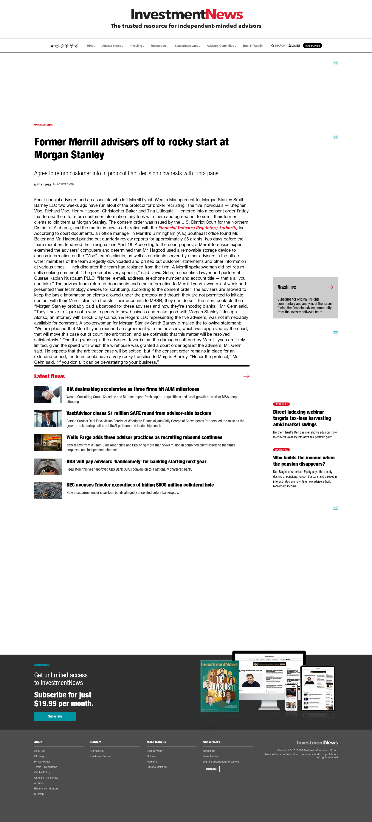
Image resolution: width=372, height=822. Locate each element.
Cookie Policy (42, 772)
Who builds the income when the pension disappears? (304, 461)
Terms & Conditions (45, 767)
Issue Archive (210, 756)
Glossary (39, 756)
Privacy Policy (42, 761)
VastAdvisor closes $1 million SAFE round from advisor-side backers (139, 413)
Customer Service (100, 756)
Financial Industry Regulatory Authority (197, 227)
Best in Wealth (253, 45)
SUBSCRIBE (312, 45)
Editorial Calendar (157, 767)
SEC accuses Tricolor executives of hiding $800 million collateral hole (140, 485)
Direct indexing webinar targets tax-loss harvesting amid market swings (302, 418)
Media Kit (152, 761)
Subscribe (55, 716)
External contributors (46, 788)
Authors (38, 783)
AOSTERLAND (65, 184)
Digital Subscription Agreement (221, 761)
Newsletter (209, 750)
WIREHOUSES (43, 125)
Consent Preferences (46, 777)
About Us (39, 750)
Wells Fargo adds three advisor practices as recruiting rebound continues (144, 437)
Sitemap (39, 793)
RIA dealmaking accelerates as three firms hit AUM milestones (133, 389)
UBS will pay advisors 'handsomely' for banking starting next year (136, 462)
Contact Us (97, 750)
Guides (151, 756)
